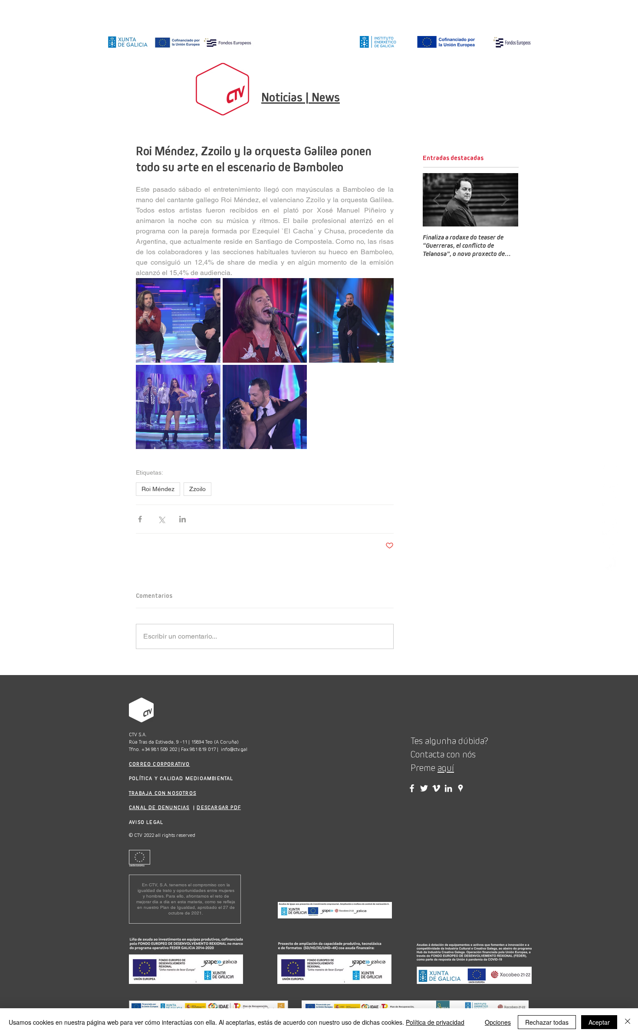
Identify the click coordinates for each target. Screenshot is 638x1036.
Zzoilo (197, 488)
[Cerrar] (627, 1022)
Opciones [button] (498, 1022)
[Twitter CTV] (424, 788)
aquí (445, 768)
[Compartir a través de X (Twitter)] (161, 519)
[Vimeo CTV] (436, 788)
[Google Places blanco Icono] (610, 565)
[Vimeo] (610, 546)
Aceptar (599, 1022)
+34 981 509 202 (159, 749)
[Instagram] (610, 471)
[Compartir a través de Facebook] (140, 519)
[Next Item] (504, 200)
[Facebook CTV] (412, 788)
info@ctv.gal (234, 749)
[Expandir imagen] (178, 320)
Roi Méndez (157, 488)
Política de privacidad (435, 1022)
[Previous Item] (437, 200)
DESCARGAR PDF (219, 807)
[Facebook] (610, 490)
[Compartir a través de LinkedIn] (182, 519)
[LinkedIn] (610, 527)
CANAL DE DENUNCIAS (159, 807)
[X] (610, 509)
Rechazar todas (547, 1022)
